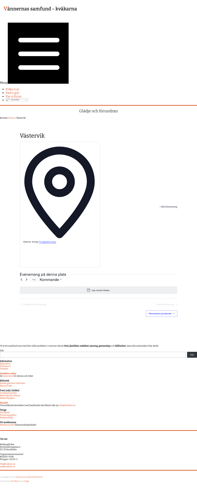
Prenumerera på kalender (160, 313)
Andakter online (8, 373)
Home (11, 118)
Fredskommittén (8, 393)
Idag (34, 279)
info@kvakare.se (67, 405)
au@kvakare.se (7, 466)
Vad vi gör (12, 93)
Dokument (5, 366)
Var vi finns (13, 96)
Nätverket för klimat (10, 395)
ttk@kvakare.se (7, 464)
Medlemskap (6, 417)
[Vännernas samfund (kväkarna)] (40, 15)
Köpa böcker (6, 385)
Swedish (14, 100)
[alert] (98, 290)
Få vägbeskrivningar (47, 241)
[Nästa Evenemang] (26, 279)
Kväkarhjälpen (7, 398)
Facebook (5, 412)
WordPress (15, 481)
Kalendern (5, 363)
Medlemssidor (7, 425)
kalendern (8, 376)
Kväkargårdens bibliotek (12, 383)
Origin (26, 481)
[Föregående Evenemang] (21, 279)
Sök (2, 350)
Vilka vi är (12, 89)
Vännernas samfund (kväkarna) (29, 477)
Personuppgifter (8, 415)
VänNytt (4, 368)
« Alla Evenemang (168, 206)
